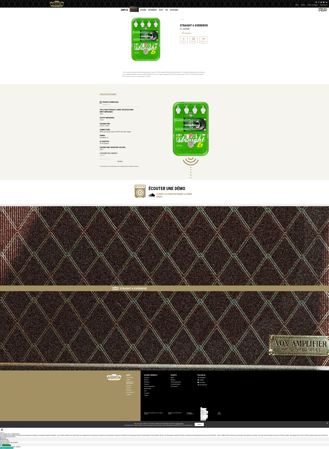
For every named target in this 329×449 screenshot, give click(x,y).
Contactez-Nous (175, 384)
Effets (161, 10)
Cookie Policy (179, 423)
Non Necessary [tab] (4, 444)
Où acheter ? (323, 5)
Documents (187, 33)
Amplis (124, 9)
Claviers (146, 384)
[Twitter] (321, 2)
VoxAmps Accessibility (190, 413)
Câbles (146, 395)
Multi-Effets (147, 389)
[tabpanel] (164, 442)
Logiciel (128, 394)
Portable (128, 390)
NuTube (128, 388)
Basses (146, 380)
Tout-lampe (129, 377)
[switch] (0, 445)
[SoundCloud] (326, 2)
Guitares (143, 10)
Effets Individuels (149, 386)
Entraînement (130, 392)
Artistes (303, 5)
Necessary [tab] (3, 438)
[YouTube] (323, 2)
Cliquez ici (105, 104)
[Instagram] (318, 2)
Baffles (128, 380)
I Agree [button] (199, 424)
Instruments (152, 10)
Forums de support (312, 5)
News (297, 5)
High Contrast (219, 413)
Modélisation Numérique (130, 382)
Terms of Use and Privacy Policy (175, 413)
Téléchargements (176, 382)
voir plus (119, 161)
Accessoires (174, 10)
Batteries (146, 382)
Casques (146, 393)
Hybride (128, 385)
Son (166, 10)
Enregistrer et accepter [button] (6, 448)
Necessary (5, 439)
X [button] (327, 422)
